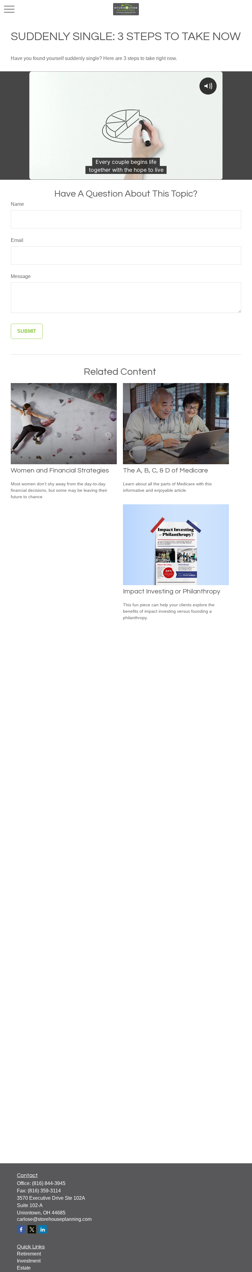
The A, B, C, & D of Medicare (165, 470)
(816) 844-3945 (48, 1183)
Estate (24, 1267)
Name (17, 204)
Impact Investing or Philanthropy (171, 591)
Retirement (29, 1253)
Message (21, 276)
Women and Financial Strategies (60, 470)
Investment (29, 1260)
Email (17, 240)
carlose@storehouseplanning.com (54, 1219)
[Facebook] (21, 1229)
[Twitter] (32, 1229)
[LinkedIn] (42, 1229)
